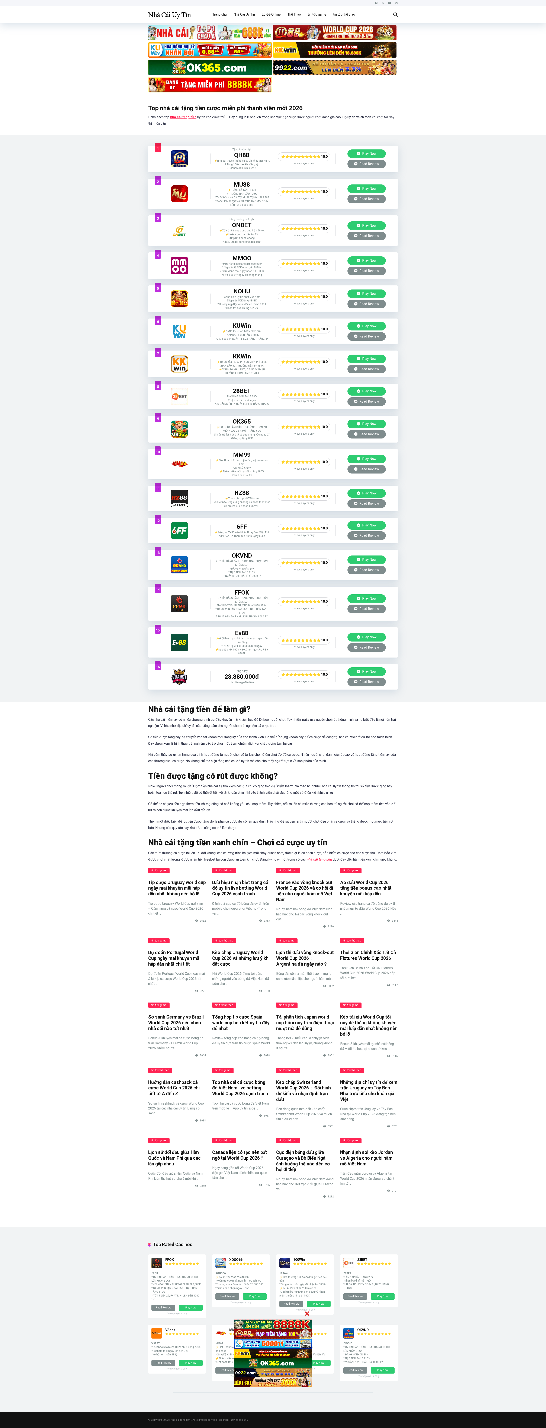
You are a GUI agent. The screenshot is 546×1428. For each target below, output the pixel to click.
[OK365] (179, 429)
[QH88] (179, 158)
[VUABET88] (179, 676)
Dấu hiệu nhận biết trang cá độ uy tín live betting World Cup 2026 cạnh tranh (240, 888)
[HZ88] (179, 498)
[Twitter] (383, 3)
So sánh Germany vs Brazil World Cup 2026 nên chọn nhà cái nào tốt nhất (176, 1022)
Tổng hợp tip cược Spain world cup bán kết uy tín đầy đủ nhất (241, 1022)
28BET (362, 1260)
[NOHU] (179, 298)
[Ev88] (179, 642)
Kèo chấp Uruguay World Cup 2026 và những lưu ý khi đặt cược (241, 958)
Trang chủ (219, 14)
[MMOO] (179, 265)
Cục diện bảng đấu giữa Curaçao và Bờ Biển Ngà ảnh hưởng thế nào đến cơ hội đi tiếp (303, 1161)
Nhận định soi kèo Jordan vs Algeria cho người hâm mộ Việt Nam (366, 1158)
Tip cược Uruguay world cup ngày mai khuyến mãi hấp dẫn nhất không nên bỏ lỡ (177, 888)
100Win (299, 1260)
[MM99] (179, 464)
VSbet (170, 1330)
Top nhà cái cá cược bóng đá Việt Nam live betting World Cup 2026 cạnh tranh (240, 1088)
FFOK (169, 1260)
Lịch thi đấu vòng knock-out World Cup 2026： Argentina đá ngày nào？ (305, 958)
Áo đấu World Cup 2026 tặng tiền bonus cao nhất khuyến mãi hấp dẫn (366, 888)
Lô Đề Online (271, 14)
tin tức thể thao (344, 14)
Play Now (368, 154)
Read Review (369, 164)
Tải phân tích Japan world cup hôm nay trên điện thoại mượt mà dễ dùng (305, 1022)
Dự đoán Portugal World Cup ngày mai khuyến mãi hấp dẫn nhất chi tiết (174, 958)
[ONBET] (179, 230)
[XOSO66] (220, 1267)
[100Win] (284, 1267)
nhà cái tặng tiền (183, 117)
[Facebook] (376, 3)
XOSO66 (236, 1260)
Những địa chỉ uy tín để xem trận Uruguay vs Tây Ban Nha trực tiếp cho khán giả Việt (368, 1091)
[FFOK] (179, 603)
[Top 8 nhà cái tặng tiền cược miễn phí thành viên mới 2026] (169, 13)
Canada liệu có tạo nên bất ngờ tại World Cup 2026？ (239, 1155)
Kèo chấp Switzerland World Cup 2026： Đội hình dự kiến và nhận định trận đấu (303, 1091)
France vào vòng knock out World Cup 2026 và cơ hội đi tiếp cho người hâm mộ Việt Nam (304, 891)
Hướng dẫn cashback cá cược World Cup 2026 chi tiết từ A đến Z (174, 1088)
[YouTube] (389, 3)
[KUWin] (179, 331)
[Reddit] (396, 3)
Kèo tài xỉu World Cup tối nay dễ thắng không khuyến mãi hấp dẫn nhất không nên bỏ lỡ (369, 1025)
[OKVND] (179, 564)
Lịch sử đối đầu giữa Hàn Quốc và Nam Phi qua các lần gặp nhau (174, 1158)
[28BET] (179, 396)
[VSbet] (156, 1337)
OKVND (363, 1330)
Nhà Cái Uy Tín (244, 14)
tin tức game (317, 14)
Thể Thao (294, 14)
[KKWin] (179, 364)
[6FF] (179, 530)
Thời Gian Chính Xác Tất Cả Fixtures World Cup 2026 (368, 955)
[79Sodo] (179, 193)
